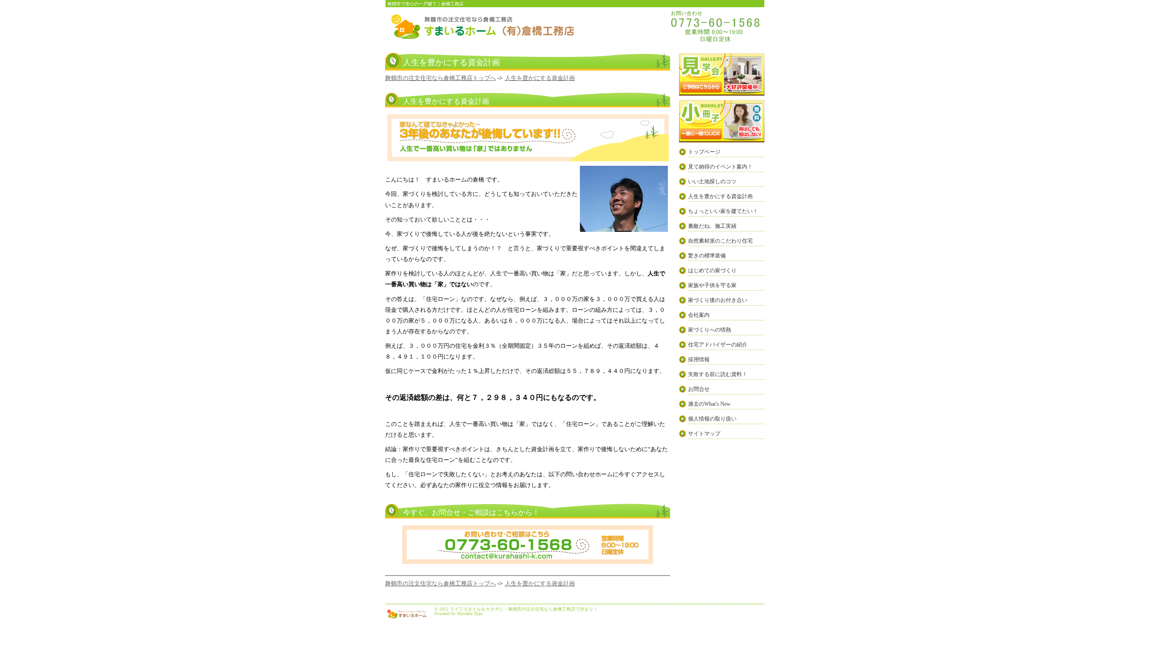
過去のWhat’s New (709, 404)
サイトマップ (704, 433)
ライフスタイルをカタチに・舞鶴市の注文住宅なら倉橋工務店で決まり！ (524, 609)
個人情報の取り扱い (712, 419)
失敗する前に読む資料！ (717, 374)
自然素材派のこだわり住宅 (720, 241)
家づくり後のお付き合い (717, 300)
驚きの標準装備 (707, 256)
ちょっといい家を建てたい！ (723, 211)
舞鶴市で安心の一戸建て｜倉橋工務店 (425, 3)
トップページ (704, 152)
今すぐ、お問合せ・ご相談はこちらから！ (471, 512)
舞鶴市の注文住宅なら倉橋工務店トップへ (440, 78)
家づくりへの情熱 (709, 330)
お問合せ (699, 389)
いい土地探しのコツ (712, 181)
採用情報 (699, 359)
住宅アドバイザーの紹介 (717, 344)
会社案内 (699, 315)
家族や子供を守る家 (712, 285)
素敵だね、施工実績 (712, 226)
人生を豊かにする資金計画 (540, 78)
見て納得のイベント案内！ (720, 167)
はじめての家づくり (712, 270)
